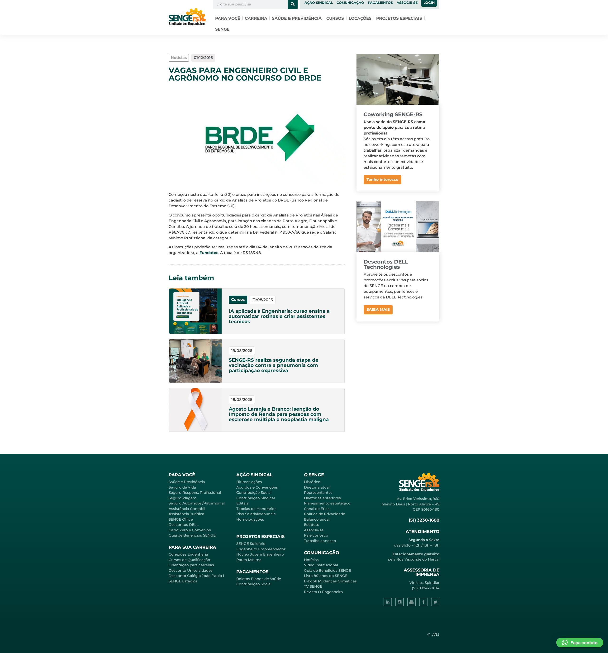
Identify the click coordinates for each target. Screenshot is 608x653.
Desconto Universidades (191, 570)
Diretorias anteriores (322, 498)
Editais (242, 503)
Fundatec (209, 252)
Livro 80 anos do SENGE (325, 575)
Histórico (312, 482)
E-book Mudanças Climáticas (330, 581)
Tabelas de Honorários (256, 508)
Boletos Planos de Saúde (258, 578)
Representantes (318, 492)
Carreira (256, 18)
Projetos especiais (399, 18)
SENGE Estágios (183, 581)
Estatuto (311, 524)
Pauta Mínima (248, 559)
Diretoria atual (317, 487)
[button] (579, 642)
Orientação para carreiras (191, 565)
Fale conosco (316, 535)
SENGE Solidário (251, 543)
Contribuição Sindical (255, 498)
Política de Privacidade (324, 514)
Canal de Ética (317, 508)
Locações (360, 18)
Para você (227, 18)
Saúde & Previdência (297, 18)
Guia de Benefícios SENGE (192, 535)
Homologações (250, 519)
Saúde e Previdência (187, 482)
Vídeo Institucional (321, 565)
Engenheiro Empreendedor (260, 549)
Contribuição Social (253, 492)
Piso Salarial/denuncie (256, 514)
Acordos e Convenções (257, 487)
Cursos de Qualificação (189, 559)
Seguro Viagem (182, 498)
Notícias (311, 559)
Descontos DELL (184, 524)
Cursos (335, 18)
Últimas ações (249, 482)
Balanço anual (317, 519)
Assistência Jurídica (186, 514)
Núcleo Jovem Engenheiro (260, 554)
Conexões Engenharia (188, 554)
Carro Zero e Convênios (190, 530)
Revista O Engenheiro (323, 592)
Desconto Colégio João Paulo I (196, 575)
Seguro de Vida (182, 487)
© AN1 (433, 634)
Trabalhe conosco (320, 540)
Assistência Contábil (187, 508)
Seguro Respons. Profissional (195, 492)
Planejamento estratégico (327, 503)
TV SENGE (313, 586)
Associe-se (313, 530)
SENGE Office (181, 519)
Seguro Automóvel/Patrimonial (197, 503)
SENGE (222, 29)
